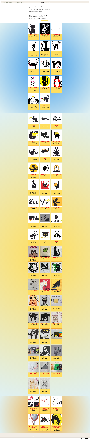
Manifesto (39, 434)
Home (32, 434)
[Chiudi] (89, 438)
